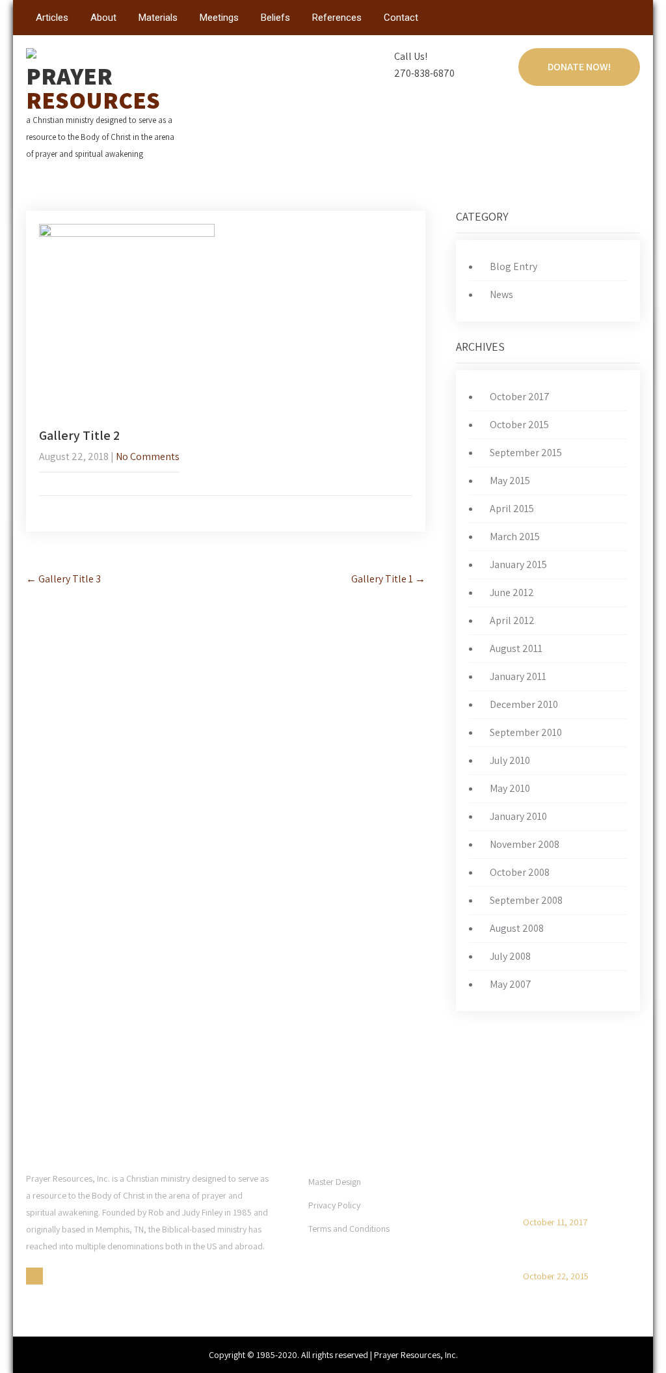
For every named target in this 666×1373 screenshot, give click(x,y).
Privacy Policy (334, 1205)
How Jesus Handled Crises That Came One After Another (576, 1192)
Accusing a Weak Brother (574, 1258)
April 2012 (512, 620)
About (103, 17)
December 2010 (524, 704)
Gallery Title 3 (63, 579)
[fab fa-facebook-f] (628, 20)
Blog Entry (513, 266)
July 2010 (510, 760)
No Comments (148, 456)
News (501, 294)
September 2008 (526, 900)
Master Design (334, 1182)
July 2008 (510, 956)
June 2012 (512, 592)
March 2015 (515, 536)
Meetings (219, 17)
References (337, 17)
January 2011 (518, 676)
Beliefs (275, 17)
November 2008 (524, 844)
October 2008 (520, 872)
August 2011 (516, 648)
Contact (401, 17)
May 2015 (510, 480)
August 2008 (517, 928)
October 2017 (520, 396)
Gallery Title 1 (388, 579)
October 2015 (519, 424)
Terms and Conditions (349, 1228)
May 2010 (510, 788)
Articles (52, 17)
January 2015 (518, 564)
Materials (158, 17)
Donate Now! (579, 67)
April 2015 (512, 508)
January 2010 (518, 816)
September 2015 (526, 452)
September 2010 (526, 732)
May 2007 (510, 984)
